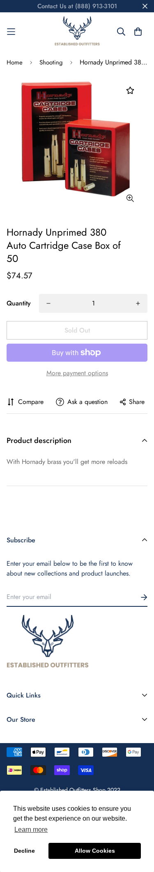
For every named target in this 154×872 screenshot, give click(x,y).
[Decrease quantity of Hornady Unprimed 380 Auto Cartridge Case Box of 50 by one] (48, 303)
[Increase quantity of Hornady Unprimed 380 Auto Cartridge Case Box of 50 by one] (138, 303)
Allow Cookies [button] (95, 850)
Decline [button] (24, 850)
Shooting (51, 62)
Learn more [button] (31, 829)
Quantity (19, 303)
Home (15, 62)
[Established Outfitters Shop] (77, 31)
